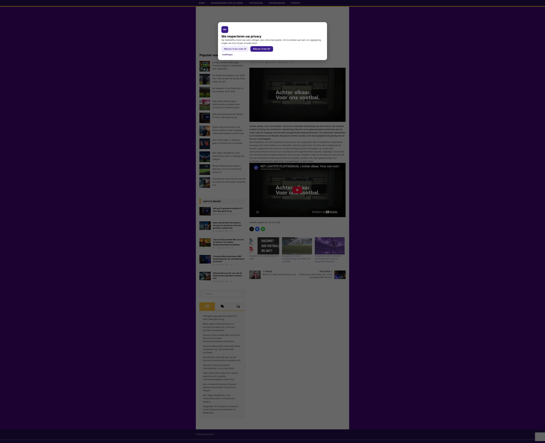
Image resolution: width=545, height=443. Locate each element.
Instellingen (227, 55)
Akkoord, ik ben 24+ (262, 49)
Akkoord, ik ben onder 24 (235, 49)
